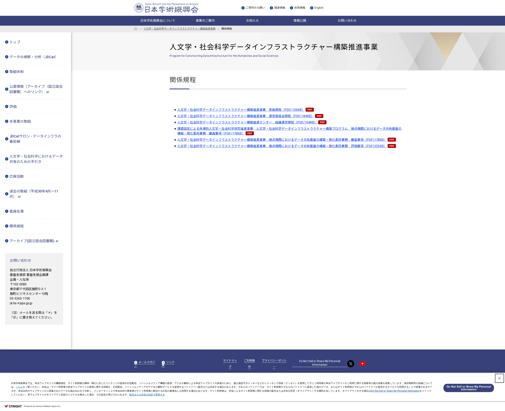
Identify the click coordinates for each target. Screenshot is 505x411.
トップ (14, 42)
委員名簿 (16, 211)
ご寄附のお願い (255, 7)
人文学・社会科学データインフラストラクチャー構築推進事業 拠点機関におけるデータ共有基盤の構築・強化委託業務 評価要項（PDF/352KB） (282, 146)
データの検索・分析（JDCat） (33, 57)
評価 (13, 107)
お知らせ (252, 20)
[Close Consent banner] (499, 378)
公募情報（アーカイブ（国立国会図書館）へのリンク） (36, 89)
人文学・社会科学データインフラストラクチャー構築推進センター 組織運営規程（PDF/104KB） (247, 122)
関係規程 (16, 226)
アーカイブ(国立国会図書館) (31, 241)
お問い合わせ (347, 20)
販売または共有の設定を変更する (147, 394)
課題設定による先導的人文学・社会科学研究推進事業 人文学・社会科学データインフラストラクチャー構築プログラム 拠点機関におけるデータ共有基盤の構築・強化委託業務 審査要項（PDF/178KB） (289, 131)
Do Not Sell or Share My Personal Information (319, 363)
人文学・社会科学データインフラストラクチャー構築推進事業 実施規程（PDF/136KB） (241, 110)
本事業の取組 (20, 121)
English (319, 7)
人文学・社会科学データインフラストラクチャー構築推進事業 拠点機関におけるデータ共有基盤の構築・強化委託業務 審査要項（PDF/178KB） (282, 140)
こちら (19, 387)
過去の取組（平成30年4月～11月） (33, 194)
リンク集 (168, 364)
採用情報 (299, 7)
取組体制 (16, 72)
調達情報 (279, 7)
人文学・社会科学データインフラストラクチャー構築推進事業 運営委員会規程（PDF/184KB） (245, 116)
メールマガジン (144, 364)
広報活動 (16, 176)
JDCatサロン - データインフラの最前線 (35, 139)
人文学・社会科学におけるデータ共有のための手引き (36, 159)
